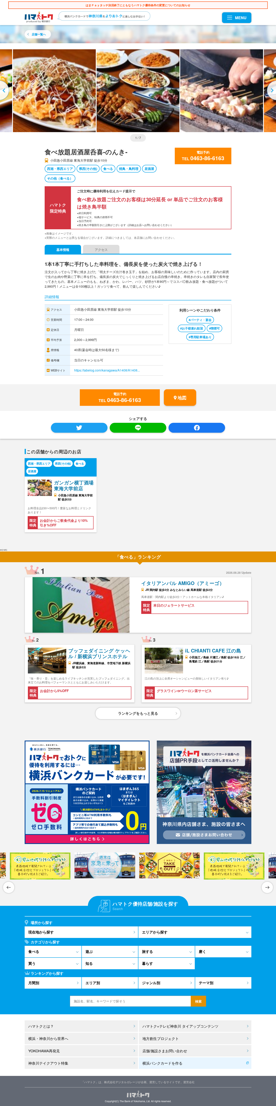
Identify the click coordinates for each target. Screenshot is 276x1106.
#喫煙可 (214, 328)
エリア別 (92, 982)
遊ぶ (89, 951)
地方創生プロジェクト (160, 1038)
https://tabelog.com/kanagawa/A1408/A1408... (107, 370)
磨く (202, 951)
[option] (138, 90)
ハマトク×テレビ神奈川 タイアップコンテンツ (180, 1026)
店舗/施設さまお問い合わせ (164, 1050)
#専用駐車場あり (200, 337)
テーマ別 (206, 982)
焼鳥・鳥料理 (128, 168)
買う (32, 963)
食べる (108, 168)
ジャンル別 (151, 982)
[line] (138, 428)
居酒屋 (149, 168)
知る (89, 963)
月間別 (33, 982)
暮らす (147, 963)
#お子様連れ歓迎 (191, 328)
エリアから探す (154, 932)
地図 (182, 397)
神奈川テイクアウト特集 (48, 1063)
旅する (147, 951)
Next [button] (271, 91)
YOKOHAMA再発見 (44, 1050)
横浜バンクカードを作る (162, 1063)
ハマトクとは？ (41, 1026)
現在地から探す (41, 932)
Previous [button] (5, 91)
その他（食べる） (60, 178)
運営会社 (189, 1082)
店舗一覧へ (39, 34)
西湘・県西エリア (60, 168)
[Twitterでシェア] (79, 428)
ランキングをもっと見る (138, 713)
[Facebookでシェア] (197, 428)
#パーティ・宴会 (200, 320)
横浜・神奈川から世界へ (48, 1038)
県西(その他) (88, 168)
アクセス (101, 249)
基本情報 (62, 249)
